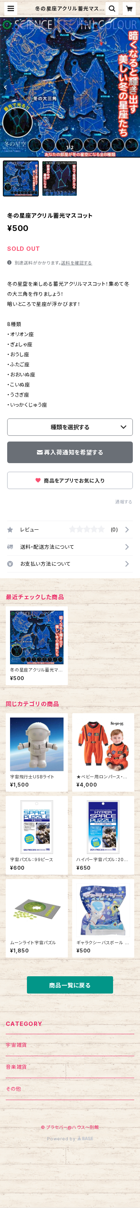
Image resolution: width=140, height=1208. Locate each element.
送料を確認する (76, 263)
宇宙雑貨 (16, 1045)
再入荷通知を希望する (73, 452)
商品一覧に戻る (70, 985)
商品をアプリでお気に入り (73, 481)
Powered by (62, 1138)
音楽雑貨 (16, 1067)
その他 (13, 1089)
